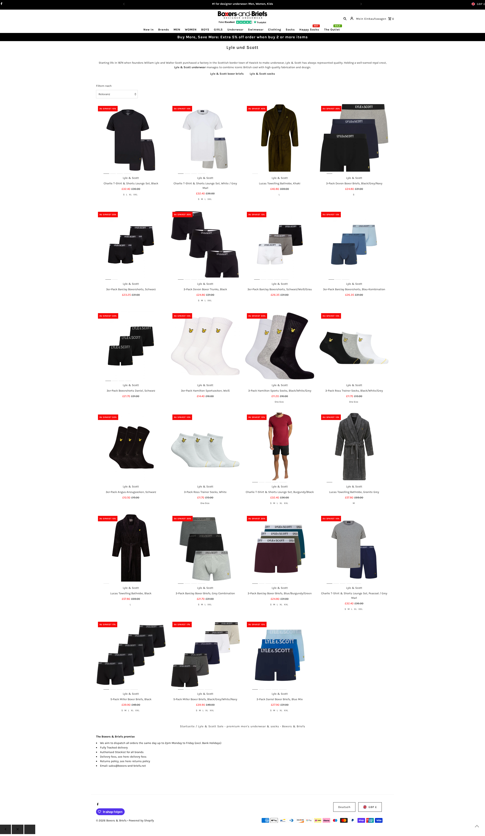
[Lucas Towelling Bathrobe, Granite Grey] (354, 447)
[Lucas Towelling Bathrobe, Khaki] (280, 139)
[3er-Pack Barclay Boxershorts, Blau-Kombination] (354, 245)
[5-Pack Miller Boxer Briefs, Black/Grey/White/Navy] (205, 655)
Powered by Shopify (141, 820)
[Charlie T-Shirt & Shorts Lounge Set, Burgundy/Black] (280, 447)
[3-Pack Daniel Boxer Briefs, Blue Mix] (280, 655)
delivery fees (138, 756)
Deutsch (344, 807)
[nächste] (29, 829)
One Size (279, 401)
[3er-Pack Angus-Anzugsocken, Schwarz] (131, 447)
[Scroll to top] (477, 826)
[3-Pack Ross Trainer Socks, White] (205, 447)
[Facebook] (97, 804)
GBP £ (372, 807)
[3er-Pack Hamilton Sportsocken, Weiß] (205, 346)
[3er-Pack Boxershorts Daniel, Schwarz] (131, 346)
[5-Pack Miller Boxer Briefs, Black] (131, 655)
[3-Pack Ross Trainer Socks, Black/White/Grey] (354, 346)
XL (130, 194)
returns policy (141, 761)
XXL (135, 194)
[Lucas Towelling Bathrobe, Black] (131, 549)
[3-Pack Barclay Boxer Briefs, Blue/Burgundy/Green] (280, 549)
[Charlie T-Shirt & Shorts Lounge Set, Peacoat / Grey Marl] (354, 549)
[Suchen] (345, 18)
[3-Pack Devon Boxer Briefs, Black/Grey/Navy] (354, 139)
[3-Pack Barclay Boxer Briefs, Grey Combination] (205, 549)
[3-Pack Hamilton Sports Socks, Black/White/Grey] (280, 346)
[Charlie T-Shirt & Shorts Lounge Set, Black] (131, 139)
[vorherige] (5, 829)
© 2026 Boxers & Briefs (111, 820)
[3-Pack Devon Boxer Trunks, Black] (205, 245)
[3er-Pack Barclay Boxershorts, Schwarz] (131, 245)
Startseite (187, 726)
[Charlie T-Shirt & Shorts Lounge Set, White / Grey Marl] (205, 139)
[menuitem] (148, 29)
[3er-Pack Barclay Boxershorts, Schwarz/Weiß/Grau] (280, 245)
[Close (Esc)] (17, 829)
